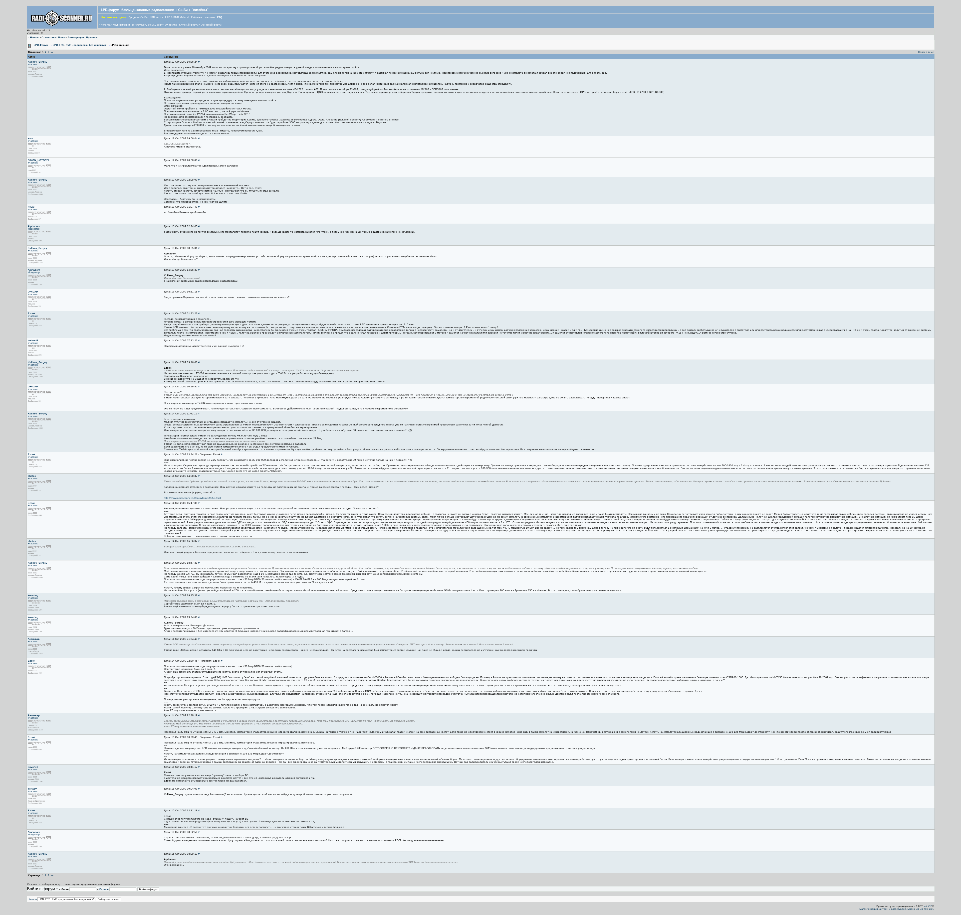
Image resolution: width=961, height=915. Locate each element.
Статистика (49, 37)
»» (52, 52)
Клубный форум (188, 24)
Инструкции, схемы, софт (147, 24)
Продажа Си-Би (138, 17)
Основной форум (211, 24)
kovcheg (33, 595)
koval (31, 206)
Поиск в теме (926, 52)
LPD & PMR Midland (177, 17)
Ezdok (31, 313)
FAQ (219, 17)
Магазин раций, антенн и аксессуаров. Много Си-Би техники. (896, 908)
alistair (32, 476)
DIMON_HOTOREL (39, 160)
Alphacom (34, 226)
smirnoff (33, 340)
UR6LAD (33, 291)
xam (30, 138)
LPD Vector (156, 17)
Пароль (104, 889)
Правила (91, 37)
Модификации (121, 24)
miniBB (928, 906)
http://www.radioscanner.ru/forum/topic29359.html (192, 498)
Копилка (106, 24)
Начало (34, 37)
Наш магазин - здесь (113, 17)
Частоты (210, 17)
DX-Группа (171, 24)
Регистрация (76, 37)
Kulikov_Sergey (37, 61)
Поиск (62, 37)
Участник (33, 64)
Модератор (34, 229)
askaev (32, 788)
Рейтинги (196, 17)
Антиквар (34, 639)
